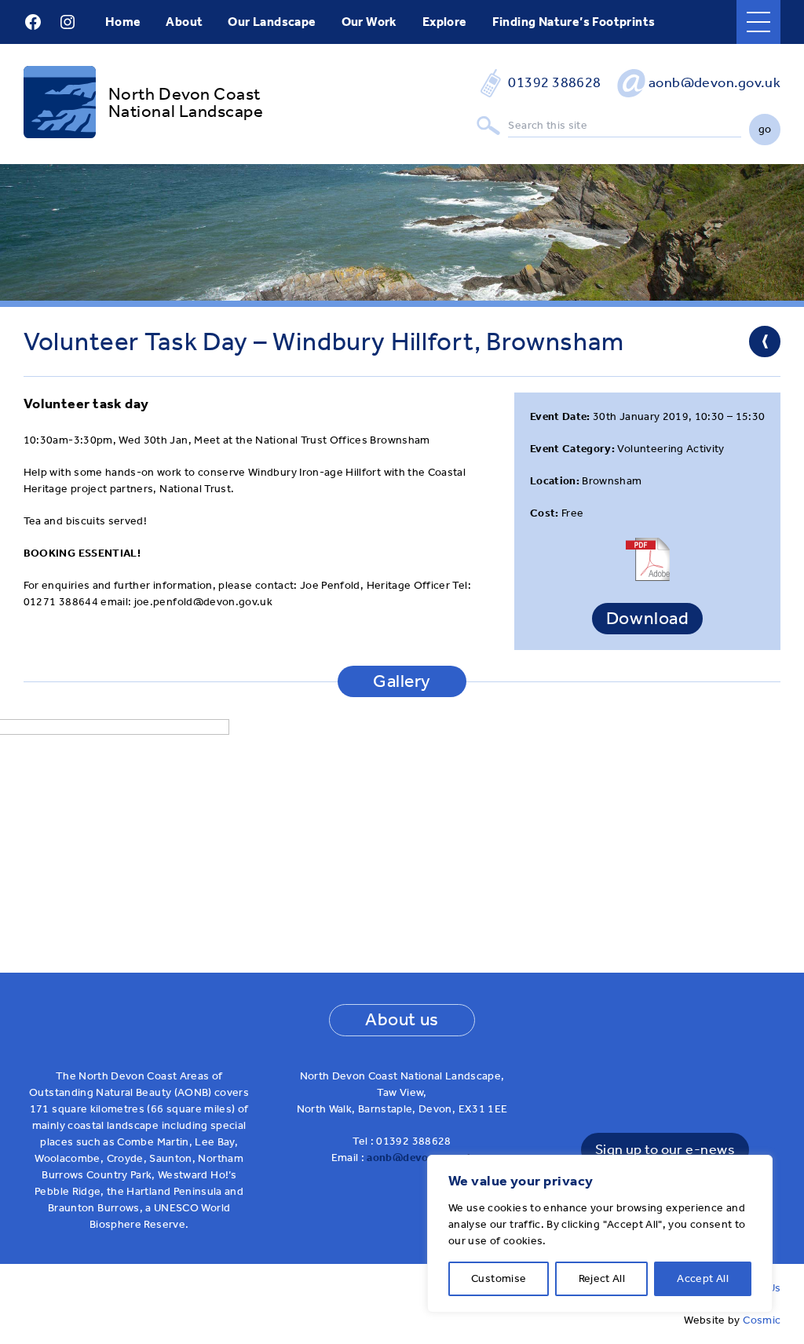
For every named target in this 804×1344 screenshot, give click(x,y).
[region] (600, 1234)
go (765, 129)
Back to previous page (764, 341)
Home (123, 21)
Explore (444, 21)
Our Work (369, 21)
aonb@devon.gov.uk (715, 83)
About (184, 21)
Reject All (602, 1278)
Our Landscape (272, 21)
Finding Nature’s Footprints (574, 21)
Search (488, 126)
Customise (498, 1278)
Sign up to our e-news (665, 1149)
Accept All (703, 1278)
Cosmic (761, 1320)
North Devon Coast (184, 94)
